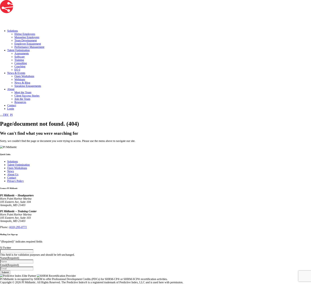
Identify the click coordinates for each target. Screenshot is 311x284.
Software (19, 56)
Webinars (19, 79)
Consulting (20, 63)
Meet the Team (22, 92)
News (10, 171)
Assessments (21, 53)
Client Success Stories (26, 95)
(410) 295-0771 (18, 227)
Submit (5, 272)
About (10, 89)
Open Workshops (24, 76)
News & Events (16, 72)
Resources (20, 102)
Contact (11, 105)
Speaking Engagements (27, 85)
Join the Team (22, 98)
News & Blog (22, 82)
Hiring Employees (24, 34)
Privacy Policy (15, 180)
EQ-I (17, 69)
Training (19, 59)
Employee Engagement (27, 43)
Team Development (25, 40)
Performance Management (29, 47)
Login (10, 108)
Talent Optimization (18, 50)
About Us (12, 174)
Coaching (19, 66)
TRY (8, 114)
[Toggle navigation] (1, 115)
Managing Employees (26, 37)
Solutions (12, 30)
